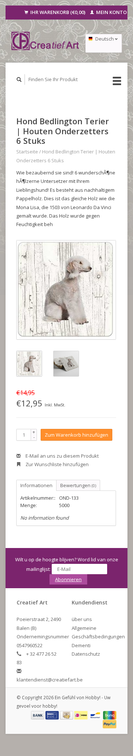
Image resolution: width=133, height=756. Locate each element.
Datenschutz (86, 654)
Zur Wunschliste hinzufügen (56, 464)
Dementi (81, 645)
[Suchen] (19, 79)
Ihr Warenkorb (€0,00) (57, 12)
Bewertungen (78, 485)
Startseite (27, 151)
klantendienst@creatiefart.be (50, 679)
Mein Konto (111, 12)
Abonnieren (68, 579)
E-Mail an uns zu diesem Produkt (61, 455)
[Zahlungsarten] (38, 714)
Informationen (36, 485)
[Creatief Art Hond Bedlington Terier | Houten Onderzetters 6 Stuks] (66, 289)
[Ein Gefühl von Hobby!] (45, 41)
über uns (82, 619)
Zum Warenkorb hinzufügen (76, 434)
